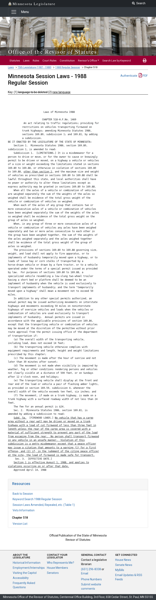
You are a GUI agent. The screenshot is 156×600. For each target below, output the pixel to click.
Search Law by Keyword (116, 60)
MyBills (119, 570)
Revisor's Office (87, 60)
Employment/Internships (29, 567)
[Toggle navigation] (14, 12)
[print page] (144, 60)
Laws (26, 60)
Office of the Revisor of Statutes (52, 51)
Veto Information (24, 510)
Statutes (15, 60)
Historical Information (26, 562)
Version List (20, 523)
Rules (36, 60)
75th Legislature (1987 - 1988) (34, 67)
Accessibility (21, 578)
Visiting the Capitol (25, 572)
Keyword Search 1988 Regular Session (37, 499)
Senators (53, 572)
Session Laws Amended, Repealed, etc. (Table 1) (44, 504)
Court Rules (49, 60)
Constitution (67, 60)
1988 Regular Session (67, 67)
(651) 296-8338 (91, 569)
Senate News (123, 565)
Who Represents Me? (60, 562)
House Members (57, 567)
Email (84, 573)
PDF (145, 75)
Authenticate (128, 75)
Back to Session (23, 493)
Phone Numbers (91, 579)
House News (123, 559)
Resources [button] (21, 484)
